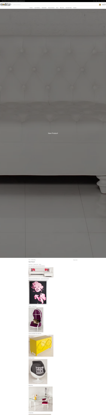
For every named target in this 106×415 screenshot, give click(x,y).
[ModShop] (6, 4)
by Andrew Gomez (31, 264)
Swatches (74, 7)
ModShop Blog (33, 259)
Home (29, 259)
